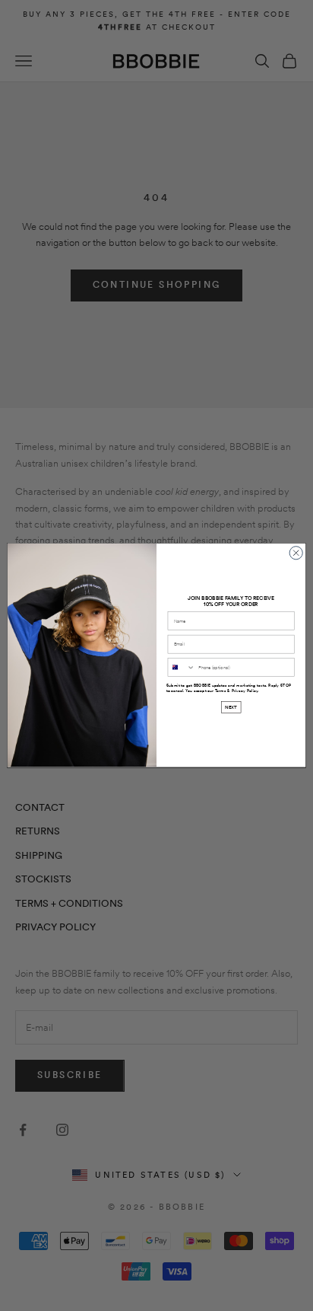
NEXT (230, 707)
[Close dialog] (295, 553)
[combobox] (181, 668)
